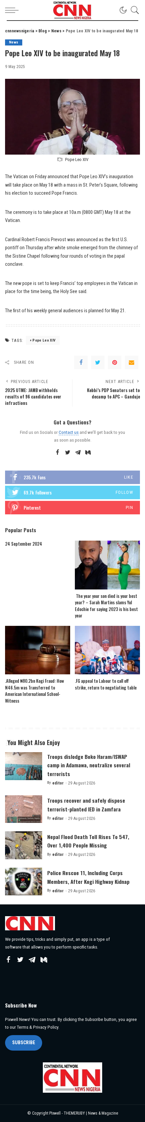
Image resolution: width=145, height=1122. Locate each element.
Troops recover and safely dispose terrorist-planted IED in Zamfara (86, 804)
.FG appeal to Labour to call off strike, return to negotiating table (106, 684)
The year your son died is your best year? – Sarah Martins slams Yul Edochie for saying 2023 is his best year (106, 605)
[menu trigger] (13, 10)
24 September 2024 (23, 543)
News (13, 42)
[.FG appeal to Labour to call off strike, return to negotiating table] (107, 650)
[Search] (133, 10)
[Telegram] (78, 453)
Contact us (69, 432)
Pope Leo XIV (43, 340)
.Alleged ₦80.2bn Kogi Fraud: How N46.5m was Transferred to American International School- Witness (34, 690)
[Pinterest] (114, 362)
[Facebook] (81, 362)
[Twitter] (98, 362)
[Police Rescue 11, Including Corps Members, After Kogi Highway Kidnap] (23, 882)
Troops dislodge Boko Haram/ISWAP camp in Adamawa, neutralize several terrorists (88, 764)
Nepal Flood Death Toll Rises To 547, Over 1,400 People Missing (88, 841)
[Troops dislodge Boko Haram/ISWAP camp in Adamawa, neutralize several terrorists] (23, 766)
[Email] (131, 362)
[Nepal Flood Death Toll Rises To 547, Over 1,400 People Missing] (23, 845)
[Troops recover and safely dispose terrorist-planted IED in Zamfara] (23, 809)
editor (58, 783)
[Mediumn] (88, 453)
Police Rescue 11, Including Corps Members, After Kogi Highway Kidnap (88, 877)
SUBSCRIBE (23, 1042)
